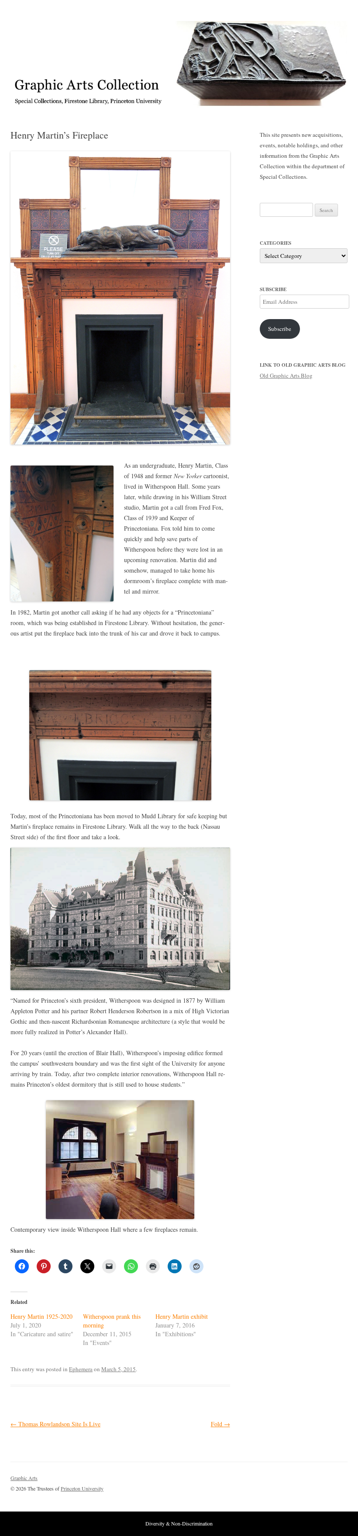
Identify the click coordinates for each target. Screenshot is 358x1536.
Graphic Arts (24, 1477)
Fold (220, 1424)
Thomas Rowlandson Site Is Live (55, 1424)
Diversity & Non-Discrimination (179, 1523)
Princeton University (315, 1482)
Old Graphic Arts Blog (286, 375)
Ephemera (81, 1369)
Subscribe (279, 329)
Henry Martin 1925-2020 (41, 1316)
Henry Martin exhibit (181, 1316)
